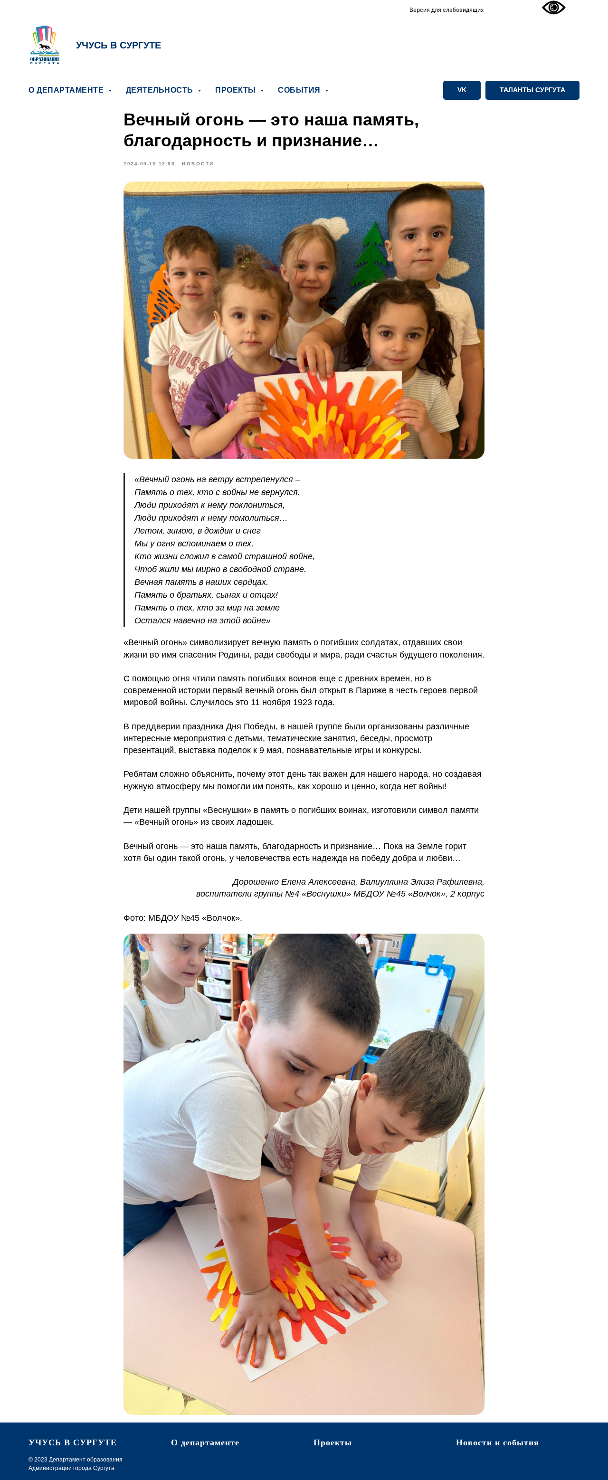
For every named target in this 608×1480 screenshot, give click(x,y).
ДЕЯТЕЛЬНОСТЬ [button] (161, 90)
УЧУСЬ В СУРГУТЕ (118, 45)
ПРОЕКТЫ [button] (236, 90)
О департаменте (205, 1442)
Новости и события (497, 1442)
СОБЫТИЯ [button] (300, 90)
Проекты (333, 1442)
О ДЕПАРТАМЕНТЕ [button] (67, 90)
